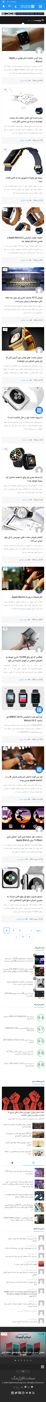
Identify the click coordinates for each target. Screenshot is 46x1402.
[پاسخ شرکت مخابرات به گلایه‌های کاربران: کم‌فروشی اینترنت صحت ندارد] (39, 983)
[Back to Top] (23, 1371)
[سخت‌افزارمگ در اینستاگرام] (23, 1392)
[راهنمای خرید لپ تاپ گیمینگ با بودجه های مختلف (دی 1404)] (23, 1344)
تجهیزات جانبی (24, 620)
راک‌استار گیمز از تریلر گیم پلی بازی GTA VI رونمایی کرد (19, 1172)
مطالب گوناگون (24, 140)
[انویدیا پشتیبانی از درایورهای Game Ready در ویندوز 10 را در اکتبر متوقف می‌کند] (39, 1219)
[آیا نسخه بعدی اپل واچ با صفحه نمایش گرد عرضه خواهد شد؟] (23, 458)
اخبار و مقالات (25, 440)
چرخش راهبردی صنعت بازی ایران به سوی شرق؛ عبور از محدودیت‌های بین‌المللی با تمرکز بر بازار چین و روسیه (17, 1184)
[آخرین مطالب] (33, 1163)
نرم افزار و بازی (24, 80)
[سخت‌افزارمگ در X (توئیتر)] (16, 1392)
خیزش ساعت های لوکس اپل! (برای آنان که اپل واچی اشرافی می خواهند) (24, 359)
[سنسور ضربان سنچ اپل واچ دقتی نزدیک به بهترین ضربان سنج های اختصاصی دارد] (23, 878)
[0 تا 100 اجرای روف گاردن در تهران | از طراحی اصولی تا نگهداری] (38, 1134)
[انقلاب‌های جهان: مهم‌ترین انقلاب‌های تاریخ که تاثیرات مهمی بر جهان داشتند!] (23, 1098)
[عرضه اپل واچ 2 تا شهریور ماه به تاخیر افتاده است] (23, 159)
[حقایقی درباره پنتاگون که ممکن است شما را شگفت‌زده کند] (38, 1126)
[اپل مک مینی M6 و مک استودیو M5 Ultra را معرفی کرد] (39, 994)
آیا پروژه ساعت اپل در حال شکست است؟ (25, 417)
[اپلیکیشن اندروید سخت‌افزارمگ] (30, 1392)
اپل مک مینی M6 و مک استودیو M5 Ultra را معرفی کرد (18, 994)
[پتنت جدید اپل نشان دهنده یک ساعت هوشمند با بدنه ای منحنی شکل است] (23, 99)
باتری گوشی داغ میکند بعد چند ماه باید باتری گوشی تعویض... (20, 1273)
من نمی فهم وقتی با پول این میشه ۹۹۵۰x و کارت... (20, 1248)
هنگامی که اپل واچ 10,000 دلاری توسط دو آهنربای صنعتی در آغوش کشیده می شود (24, 659)
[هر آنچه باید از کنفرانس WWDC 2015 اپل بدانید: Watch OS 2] (23, 698)
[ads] (23, 13)
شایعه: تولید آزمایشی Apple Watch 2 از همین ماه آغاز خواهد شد (24, 239)
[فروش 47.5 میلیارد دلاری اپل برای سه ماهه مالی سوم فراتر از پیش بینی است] (23, 279)
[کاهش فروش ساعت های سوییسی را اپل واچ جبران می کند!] (23, 518)
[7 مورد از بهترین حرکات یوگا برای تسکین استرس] (38, 1143)
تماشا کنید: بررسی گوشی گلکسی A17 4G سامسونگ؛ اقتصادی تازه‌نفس (20, 1052)
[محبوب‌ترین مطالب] (12, 1163)
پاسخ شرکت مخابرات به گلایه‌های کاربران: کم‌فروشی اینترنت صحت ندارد (19, 983)
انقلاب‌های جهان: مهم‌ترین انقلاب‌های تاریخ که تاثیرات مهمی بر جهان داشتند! (26, 1114)
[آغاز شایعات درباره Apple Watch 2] (23, 578)
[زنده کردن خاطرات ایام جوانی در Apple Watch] (23, 39)
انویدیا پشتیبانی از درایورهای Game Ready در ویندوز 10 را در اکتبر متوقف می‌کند (17, 1219)
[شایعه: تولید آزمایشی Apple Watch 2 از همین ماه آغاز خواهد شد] (23, 219)
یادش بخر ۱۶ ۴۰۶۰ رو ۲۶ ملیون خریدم (24, 1321)
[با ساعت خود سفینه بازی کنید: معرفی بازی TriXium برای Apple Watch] (23, 818)
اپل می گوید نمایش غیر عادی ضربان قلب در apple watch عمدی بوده (23, 778)
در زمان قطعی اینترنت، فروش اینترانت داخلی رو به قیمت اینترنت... (20, 1305)
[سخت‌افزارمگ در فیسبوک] (19, 1392)
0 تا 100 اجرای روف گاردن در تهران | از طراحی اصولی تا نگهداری (18, 1134)
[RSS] (33, 1392)
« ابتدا (38, 930)
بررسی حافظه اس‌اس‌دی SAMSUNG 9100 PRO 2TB (19, 1029)
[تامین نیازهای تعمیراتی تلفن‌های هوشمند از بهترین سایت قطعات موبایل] (39, 1196)
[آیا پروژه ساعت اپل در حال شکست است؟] (23, 399)
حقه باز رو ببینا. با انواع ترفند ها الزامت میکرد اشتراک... (22, 1239)
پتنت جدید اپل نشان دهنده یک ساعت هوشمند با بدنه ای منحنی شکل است (25, 119)
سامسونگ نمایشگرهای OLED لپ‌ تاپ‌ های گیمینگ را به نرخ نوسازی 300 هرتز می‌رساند (18, 959)
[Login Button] (3, 6)
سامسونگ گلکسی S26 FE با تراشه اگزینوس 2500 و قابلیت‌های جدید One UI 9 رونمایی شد (18, 1207)
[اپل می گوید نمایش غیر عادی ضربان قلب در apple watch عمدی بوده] (23, 758)
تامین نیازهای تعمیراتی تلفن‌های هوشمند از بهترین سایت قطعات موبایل (19, 1195)
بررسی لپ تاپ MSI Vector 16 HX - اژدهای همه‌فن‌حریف (19, 1064)
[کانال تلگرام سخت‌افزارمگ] (26, 1392)
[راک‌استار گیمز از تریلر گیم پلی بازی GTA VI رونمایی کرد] (39, 1172)
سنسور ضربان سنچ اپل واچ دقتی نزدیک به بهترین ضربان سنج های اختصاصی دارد (24, 898)
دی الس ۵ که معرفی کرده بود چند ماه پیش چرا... (20, 1256)
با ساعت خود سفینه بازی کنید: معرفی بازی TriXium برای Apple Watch (24, 838)
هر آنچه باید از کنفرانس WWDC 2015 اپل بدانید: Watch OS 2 (24, 718)
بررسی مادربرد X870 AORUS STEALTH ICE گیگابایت (18, 1041)
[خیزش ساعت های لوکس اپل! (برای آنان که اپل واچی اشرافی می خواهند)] (23, 339)
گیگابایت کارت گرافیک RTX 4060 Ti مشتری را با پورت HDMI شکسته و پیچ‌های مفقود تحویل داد (18, 971)
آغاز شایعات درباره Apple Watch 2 (27, 597)
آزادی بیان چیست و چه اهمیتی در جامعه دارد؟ (18, 1152)
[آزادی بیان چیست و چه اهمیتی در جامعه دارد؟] (38, 1152)
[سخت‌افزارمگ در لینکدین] (12, 1392)
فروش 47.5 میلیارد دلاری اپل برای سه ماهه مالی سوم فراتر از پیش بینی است (23, 299)
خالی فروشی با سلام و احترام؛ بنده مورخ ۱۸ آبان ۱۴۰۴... (21, 1283)
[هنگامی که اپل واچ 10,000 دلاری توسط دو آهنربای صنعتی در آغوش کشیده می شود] (23, 638)
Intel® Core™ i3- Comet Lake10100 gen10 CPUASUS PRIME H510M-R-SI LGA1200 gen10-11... (20, 1294)
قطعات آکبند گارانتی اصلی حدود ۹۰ (25, 1264)
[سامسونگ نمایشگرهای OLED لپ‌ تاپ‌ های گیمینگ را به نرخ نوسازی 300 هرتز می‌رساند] (39, 960)
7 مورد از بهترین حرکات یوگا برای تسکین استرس (18, 1143)
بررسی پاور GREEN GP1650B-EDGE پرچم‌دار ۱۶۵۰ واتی (18, 1017)
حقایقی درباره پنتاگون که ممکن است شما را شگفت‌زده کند (17, 1125)
